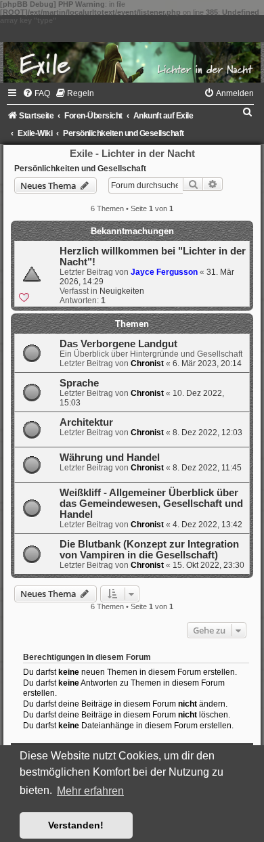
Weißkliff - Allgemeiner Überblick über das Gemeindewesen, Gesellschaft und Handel (151, 503)
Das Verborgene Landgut (118, 343)
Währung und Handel (110, 457)
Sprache (79, 383)
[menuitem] (36, 93)
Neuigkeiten (122, 291)
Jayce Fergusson (164, 272)
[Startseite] (132, 49)
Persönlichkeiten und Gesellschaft (80, 168)
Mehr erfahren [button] (90, 791)
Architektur (86, 422)
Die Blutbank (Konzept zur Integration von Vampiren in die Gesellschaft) (149, 549)
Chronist (147, 363)
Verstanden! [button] (76, 825)
